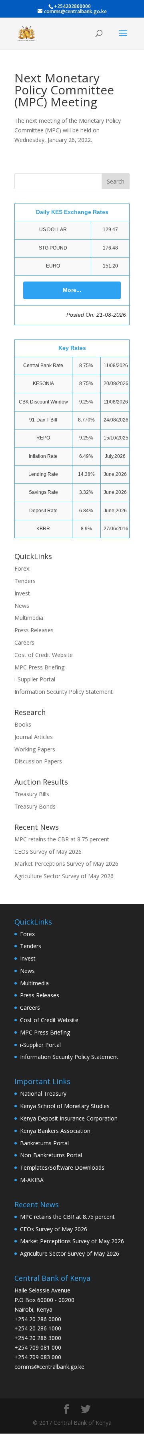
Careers (24, 642)
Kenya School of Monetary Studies (65, 1106)
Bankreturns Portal (44, 1143)
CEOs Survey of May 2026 (48, 851)
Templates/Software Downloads (62, 1167)
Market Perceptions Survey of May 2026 (66, 863)
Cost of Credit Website (43, 655)
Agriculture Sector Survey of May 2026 (64, 876)
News (21, 605)
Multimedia (28, 617)
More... (72, 290)
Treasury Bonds (35, 806)
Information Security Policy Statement (63, 691)
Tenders (25, 581)
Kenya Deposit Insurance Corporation (69, 1118)
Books (22, 724)
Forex (21, 568)
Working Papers (34, 749)
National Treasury (43, 1093)
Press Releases (34, 630)
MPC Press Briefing (39, 667)
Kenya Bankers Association (55, 1130)
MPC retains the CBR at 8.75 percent (61, 839)
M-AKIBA (32, 1180)
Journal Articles (33, 737)
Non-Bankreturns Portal (51, 1155)
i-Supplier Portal (34, 679)
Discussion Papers (38, 761)
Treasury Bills (31, 794)
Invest (22, 593)
